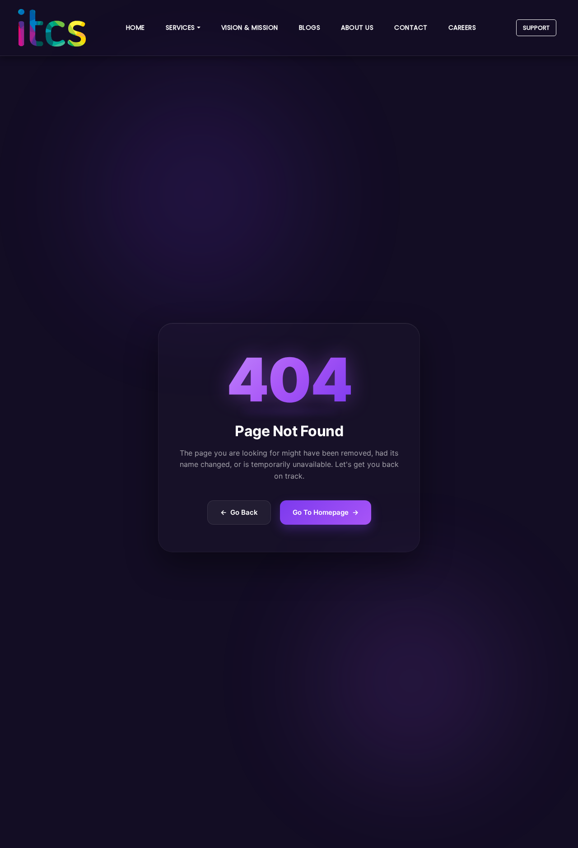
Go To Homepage (326, 512)
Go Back (239, 512)
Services (180, 27)
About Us (357, 27)
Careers (462, 27)
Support (536, 27)
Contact (411, 27)
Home (135, 27)
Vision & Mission (249, 27)
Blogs (310, 27)
